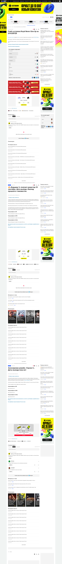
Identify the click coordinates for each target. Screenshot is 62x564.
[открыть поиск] (54, 1)
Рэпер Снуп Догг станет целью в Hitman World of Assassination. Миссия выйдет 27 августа (46, 205)
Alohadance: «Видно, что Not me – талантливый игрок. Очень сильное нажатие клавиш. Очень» (47, 31)
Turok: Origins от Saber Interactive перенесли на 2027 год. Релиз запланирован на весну (21, 304)
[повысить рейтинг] (34, 469)
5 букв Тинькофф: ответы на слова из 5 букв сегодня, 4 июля (17, 352)
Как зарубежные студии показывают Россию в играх (16, 231)
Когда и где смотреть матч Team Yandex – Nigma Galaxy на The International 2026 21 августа (21, 178)
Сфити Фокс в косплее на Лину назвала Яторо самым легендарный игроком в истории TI (46, 36)
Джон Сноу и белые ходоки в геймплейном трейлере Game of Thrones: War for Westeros (47, 234)
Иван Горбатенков (14, 112)
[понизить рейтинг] (38, 469)
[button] (38, 465)
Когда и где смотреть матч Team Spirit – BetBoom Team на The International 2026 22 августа (21, 171)
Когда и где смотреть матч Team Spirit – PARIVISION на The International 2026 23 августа (21, 161)
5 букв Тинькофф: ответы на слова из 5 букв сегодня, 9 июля (17, 338)
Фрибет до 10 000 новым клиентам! (16, 127)
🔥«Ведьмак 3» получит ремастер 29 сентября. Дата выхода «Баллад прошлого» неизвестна (46, 372)
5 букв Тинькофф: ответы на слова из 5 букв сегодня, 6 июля (17, 345)
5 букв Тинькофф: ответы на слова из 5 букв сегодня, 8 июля (17, 341)
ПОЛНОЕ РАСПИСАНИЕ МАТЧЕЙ (31, 25)
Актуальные (18, 120)
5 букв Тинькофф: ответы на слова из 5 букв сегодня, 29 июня (17, 355)
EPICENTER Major (36, 37)
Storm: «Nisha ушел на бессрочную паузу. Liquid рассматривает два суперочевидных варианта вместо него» (46, 60)
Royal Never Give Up (11, 37)
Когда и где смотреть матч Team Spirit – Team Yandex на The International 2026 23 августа (21, 164)
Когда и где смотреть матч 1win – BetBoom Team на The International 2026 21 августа (20, 181)
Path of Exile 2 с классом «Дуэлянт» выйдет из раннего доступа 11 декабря (19, 301)
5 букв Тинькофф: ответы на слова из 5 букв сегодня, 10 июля (17, 518)
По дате (9, 120)
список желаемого (27, 384)
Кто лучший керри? (45, 115)
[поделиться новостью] (38, 29)
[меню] (8, 1)
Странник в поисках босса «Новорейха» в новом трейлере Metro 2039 (46, 225)
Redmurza (12, 465)
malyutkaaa (13, 472)
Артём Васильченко (14, 266)
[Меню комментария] (38, 465)
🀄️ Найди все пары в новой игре (13, 380)
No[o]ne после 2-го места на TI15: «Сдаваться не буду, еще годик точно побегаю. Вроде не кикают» (46, 79)
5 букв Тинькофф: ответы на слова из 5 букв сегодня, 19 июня (17, 362)
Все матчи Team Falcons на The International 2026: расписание (17, 174)
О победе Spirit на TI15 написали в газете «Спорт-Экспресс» (46, 70)
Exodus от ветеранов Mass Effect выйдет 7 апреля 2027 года (46, 220)
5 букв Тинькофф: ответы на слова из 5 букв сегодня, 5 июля (17, 348)
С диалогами (36, 120)
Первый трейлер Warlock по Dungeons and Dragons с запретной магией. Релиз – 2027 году (46, 229)
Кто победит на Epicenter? (14, 49)
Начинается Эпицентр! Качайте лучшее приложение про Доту (18, 44)
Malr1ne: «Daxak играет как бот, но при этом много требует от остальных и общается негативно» (46, 42)
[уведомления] (56, 1)
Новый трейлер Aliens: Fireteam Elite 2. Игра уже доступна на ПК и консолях (46, 210)
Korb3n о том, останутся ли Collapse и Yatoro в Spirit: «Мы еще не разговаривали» (47, 75)
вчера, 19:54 (12, 466)
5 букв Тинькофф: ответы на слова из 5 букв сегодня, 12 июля (17, 331)
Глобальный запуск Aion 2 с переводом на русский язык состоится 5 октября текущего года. (47, 215)
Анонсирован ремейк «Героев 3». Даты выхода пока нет (16, 308)
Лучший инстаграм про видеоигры (13, 46)
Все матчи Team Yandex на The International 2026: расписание (17, 157)
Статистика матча (15, 23)
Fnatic (18, 37)
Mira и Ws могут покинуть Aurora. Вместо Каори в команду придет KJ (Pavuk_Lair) (46, 66)
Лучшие (14, 120)
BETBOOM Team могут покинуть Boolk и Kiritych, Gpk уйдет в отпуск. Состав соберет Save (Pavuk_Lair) (47, 55)
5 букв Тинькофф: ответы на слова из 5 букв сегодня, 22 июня (17, 542)
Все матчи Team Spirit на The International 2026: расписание (17, 154)
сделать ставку (24, 109)
